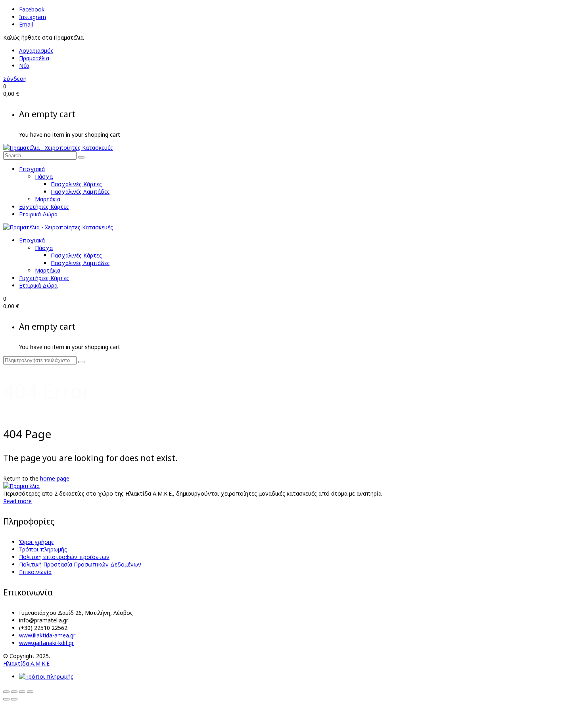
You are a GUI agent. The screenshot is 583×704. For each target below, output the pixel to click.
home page (54, 478)
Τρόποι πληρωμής (43, 549)
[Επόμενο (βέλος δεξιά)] (14, 699)
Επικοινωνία (35, 572)
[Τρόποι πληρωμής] (46, 676)
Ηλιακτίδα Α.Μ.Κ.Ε (26, 663)
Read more (17, 501)
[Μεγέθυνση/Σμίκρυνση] (6, 692)
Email (26, 24)
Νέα (24, 65)
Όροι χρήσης (36, 542)
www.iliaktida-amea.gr (47, 635)
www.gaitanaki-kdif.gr (46, 643)
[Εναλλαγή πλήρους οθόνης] (14, 692)
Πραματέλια (34, 58)
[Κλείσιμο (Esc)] (30, 692)
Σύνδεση (15, 78)
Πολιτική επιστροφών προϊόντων (64, 557)
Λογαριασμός (36, 50)
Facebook (31, 9)
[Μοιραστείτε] (22, 692)
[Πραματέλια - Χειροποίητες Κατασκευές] (58, 147)
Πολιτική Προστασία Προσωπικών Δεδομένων (80, 564)
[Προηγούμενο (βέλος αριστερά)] (6, 699)
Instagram (32, 17)
